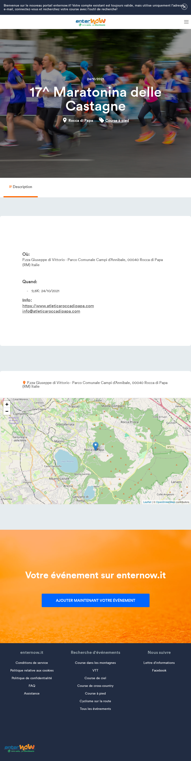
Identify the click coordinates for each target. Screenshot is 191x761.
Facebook (159, 670)
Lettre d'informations (159, 663)
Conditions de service (32, 663)
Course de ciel (95, 678)
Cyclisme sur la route (95, 701)
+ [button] (6, 404)
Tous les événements (95, 709)
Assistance (32, 693)
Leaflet (147, 502)
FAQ (32, 686)
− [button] (6, 411)
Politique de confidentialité (32, 678)
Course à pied (117, 120)
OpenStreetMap (165, 502)
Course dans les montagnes (95, 663)
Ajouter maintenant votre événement (95, 600)
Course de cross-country (95, 686)
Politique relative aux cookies (32, 670)
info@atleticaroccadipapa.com (51, 311)
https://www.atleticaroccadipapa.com (58, 305)
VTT (95, 670)
